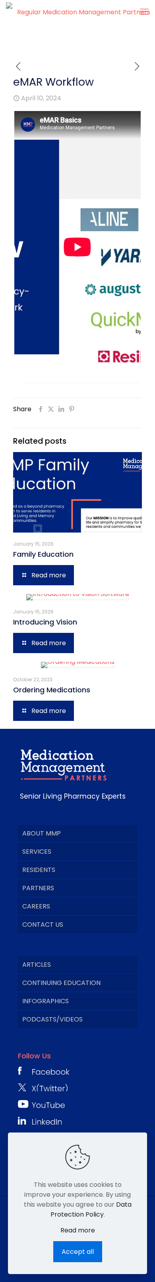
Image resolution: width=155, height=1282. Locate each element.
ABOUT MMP (41, 833)
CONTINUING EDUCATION (61, 982)
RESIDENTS (38, 869)
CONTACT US (42, 924)
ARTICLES (36, 964)
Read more (77, 1230)
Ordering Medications (51, 690)
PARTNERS (38, 888)
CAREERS (36, 906)
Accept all (78, 1251)
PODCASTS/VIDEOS (52, 1019)
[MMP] (80, 12)
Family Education (43, 554)
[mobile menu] (144, 12)
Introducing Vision (45, 622)
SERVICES (36, 851)
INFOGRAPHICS (45, 1001)
